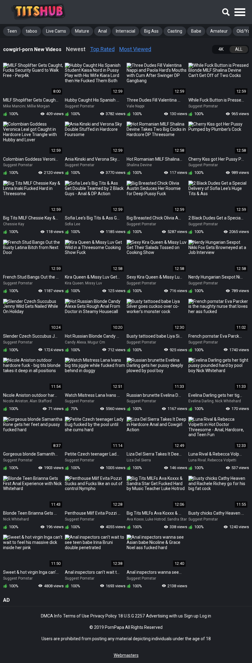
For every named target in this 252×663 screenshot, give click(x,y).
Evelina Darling (201, 401)
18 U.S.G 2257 (131, 615)
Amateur (219, 31)
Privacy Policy (103, 615)
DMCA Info (51, 615)
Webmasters (126, 655)
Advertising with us (164, 615)
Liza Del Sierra (139, 460)
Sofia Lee (72, 224)
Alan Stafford (41, 401)
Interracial (125, 31)
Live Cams (56, 31)
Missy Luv (93, 283)
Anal (102, 31)
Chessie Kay (13, 224)
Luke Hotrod (155, 519)
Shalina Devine (139, 165)
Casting (174, 31)
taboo (31, 31)
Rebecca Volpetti (221, 460)
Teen (12, 31)
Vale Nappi (135, 106)
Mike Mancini (14, 106)
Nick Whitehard (228, 401)
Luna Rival (197, 460)
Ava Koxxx (135, 519)
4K (221, 49)
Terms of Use (76, 615)
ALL (238, 49)
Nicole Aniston (15, 401)
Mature (82, 31)
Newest (75, 49)
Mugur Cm (96, 342)
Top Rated (102, 49)
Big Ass (151, 31)
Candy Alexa (75, 342)
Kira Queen (74, 283)
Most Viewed (135, 49)
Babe (196, 31)
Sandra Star (177, 519)
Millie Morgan (38, 106)
